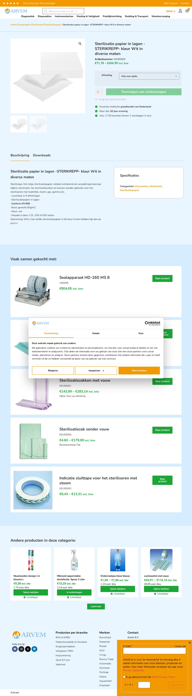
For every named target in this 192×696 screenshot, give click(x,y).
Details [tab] (96, 333)
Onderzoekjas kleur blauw (115, 576)
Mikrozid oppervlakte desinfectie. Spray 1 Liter (71, 577)
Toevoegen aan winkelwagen (143, 92)
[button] (80, 43)
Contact (185, 3)
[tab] (19, 157)
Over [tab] (141, 333)
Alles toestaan (139, 370)
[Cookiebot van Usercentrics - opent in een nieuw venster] (147, 323)
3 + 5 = (129, 684)
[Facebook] (15, 649)
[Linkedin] (34, 649)
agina (15, 223)
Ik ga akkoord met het (150, 677)
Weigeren (53, 370)
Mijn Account (171, 3)
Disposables (24, 24)
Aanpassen (94, 370)
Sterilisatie (37, 24)
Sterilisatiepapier (52, 24)
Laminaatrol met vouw (156, 576)
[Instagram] (21, 649)
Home (13, 24)
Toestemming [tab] (51, 333)
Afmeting (107, 75)
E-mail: (128, 646)
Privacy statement (133, 670)
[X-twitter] (28, 649)
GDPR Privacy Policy (163, 676)
